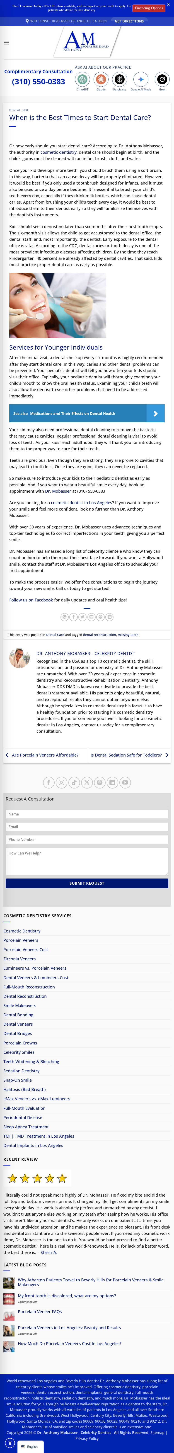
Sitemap (157, 1432)
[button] (6, 43)
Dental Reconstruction (25, 996)
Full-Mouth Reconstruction (29, 987)
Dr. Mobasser (58, 491)
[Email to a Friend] (91, 617)
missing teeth (128, 635)
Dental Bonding (18, 1014)
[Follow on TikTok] (74, 782)
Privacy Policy (87, 1438)
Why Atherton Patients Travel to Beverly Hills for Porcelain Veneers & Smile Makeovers (91, 1282)
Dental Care (19, 110)
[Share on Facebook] (73, 617)
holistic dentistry (45, 1398)
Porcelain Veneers (20, 940)
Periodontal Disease (22, 1117)
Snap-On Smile (17, 1080)
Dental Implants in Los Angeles (33, 1145)
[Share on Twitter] (82, 617)
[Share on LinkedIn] (109, 617)
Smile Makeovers (19, 1005)
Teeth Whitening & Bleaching (31, 1061)
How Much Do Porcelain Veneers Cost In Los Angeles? (69, 1343)
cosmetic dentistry (59, 152)
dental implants (89, 1392)
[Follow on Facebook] (49, 782)
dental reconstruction (99, 635)
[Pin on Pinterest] (100, 617)
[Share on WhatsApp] (64, 617)
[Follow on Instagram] (61, 782)
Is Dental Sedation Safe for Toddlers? (127, 755)
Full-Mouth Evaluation (24, 1108)
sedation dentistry (77, 1398)
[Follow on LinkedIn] (112, 782)
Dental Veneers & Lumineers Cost (35, 977)
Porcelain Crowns (20, 1043)
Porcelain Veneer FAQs (40, 1311)
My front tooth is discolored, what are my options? (67, 1295)
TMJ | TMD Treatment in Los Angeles (38, 1136)
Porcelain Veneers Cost (25, 949)
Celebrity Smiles (18, 1052)
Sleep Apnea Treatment (26, 1126)
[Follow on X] (87, 782)
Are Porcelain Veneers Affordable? (44, 755)
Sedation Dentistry (21, 1070)
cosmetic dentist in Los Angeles (81, 502)
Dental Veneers (18, 1024)
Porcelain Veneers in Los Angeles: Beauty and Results (69, 1327)
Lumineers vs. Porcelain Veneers (34, 968)
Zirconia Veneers (19, 958)
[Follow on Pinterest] (100, 782)
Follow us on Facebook (31, 600)
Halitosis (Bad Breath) (24, 1089)
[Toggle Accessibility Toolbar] (10, 1443)
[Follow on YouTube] (125, 782)
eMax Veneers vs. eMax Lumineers (36, 1098)
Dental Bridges (17, 1033)
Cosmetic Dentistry (21, 931)
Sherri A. (49, 1252)
